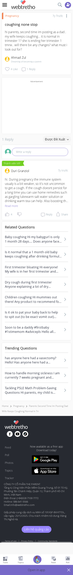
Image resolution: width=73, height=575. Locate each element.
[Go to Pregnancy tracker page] (37, 560)
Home (5, 406)
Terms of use (10, 541)
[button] (36, 570)
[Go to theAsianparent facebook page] (10, 434)
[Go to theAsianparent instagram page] (25, 434)
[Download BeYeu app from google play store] (45, 460)
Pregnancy (12, 16)
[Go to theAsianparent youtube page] (17, 434)
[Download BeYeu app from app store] (45, 471)
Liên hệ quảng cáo (36, 529)
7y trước (63, 170)
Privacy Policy (27, 541)
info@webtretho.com (22, 505)
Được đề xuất (55, 139)
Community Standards (47, 541)
